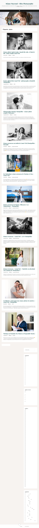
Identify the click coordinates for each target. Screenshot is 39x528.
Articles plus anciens (6, 344)
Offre (26, 516)
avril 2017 (27, 439)
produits (27, 382)
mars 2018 (27, 429)
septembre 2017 (28, 436)
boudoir (27, 497)
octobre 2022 (27, 412)
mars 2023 (27, 410)
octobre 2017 (27, 435)
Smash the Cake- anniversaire (30, 384)
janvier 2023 (27, 411)
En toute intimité (28, 363)
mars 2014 (27, 475)
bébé (14, 84)
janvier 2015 (27, 464)
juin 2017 (27, 438)
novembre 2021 (28, 419)
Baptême (27, 358)
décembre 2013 (28, 478)
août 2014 (27, 469)
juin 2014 (27, 471)
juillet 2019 (27, 422)
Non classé (27, 377)
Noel (26, 376)
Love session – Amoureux (29, 373)
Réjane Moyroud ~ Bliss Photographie (19, 4)
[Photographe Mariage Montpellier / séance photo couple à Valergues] (19, 101)
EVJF (26, 368)
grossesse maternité (15, 146)
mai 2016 (27, 449)
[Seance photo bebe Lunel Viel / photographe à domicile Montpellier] (19, 70)
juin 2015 (27, 459)
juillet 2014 (27, 470)
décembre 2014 (28, 465)
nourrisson (27, 378)
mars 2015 (27, 461)
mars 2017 (27, 440)
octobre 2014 (27, 467)
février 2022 (27, 417)
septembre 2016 (28, 445)
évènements (27, 367)
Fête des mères (28, 507)
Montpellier (27, 375)
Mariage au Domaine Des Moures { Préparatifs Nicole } (19, 333)
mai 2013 (27, 486)
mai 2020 (27, 421)
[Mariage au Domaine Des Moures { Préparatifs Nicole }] (19, 322)
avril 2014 (27, 474)
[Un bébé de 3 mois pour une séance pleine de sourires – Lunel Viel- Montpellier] (19, 289)
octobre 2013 (27, 480)
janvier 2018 (27, 431)
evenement (27, 366)
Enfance (13, 55)
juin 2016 (27, 448)
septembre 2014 (28, 468)
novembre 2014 (28, 466)
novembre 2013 (28, 479)
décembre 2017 (28, 432)
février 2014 (27, 476)
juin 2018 (27, 427)
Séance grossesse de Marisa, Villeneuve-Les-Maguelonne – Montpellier (16, 205)
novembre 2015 (28, 455)
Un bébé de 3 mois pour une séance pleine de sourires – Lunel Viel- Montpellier (19, 301)
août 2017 (27, 437)
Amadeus (23, 526)
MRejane (10, 55)
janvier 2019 (27, 425)
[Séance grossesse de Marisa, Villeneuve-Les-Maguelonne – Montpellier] (19, 194)
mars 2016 (27, 450)
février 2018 (27, 430)
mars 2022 (27, 416)
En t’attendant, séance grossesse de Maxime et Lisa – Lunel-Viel (18, 174)
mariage (15, 114)
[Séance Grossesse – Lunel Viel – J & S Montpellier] (19, 226)
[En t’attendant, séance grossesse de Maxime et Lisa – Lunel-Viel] (19, 163)
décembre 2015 (28, 454)
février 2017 (27, 441)
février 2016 (27, 451)
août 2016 (27, 446)
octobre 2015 (27, 456)
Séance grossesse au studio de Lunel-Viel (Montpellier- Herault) (19, 143)
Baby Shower (28, 357)
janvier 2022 (27, 418)
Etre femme (27, 365)
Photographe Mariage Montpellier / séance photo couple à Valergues (17, 112)
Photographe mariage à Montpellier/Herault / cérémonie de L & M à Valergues (30, 402)
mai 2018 (27, 428)
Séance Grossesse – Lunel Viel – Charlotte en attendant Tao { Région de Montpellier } (19, 269)
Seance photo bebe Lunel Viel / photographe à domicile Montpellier (19, 81)
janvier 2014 (27, 477)
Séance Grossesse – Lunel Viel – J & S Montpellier (17, 236)
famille (27, 506)
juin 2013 (27, 485)
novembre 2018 (28, 426)
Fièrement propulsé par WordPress (15, 526)
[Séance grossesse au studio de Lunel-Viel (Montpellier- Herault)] (19, 133)
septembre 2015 (28, 457)
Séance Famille (28, 383)
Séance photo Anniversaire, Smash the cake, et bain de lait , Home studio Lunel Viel (19, 52)
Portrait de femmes (28, 381)
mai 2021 (27, 420)
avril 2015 (27, 460)
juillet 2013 (27, 484)
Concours (27, 362)
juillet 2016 (27, 447)
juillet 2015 (27, 458)
